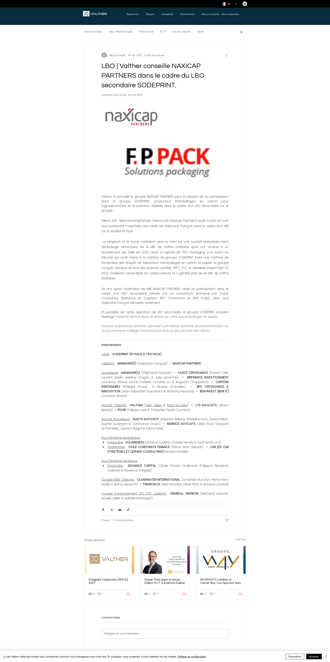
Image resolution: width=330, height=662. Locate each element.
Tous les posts (93, 31)
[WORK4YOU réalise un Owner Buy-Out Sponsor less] (221, 560)
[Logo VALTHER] (109, 560)
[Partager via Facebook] (103, 509)
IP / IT (163, 31)
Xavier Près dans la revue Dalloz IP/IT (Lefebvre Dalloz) (164, 581)
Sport (200, 31)
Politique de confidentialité (192, 656)
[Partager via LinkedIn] (120, 509)
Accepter (314, 656)
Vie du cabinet (182, 31)
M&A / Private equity (121, 31)
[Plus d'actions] (226, 55)
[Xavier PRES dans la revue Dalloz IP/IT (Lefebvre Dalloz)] (165, 560)
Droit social (146, 31)
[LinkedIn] (245, 4)
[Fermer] (326, 656)
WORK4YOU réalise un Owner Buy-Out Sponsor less (220, 581)
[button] (241, 31)
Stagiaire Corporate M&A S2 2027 (108, 581)
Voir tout (240, 539)
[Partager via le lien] (128, 509)
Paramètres (295, 656)
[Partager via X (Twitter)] (111, 509)
